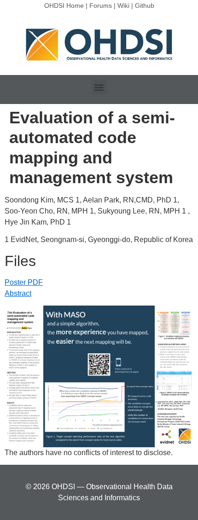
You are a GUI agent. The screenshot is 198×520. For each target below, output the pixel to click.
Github (144, 5)
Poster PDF (24, 282)
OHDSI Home (64, 5)
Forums (100, 5)
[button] (99, 87)
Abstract (18, 293)
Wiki (123, 5)
